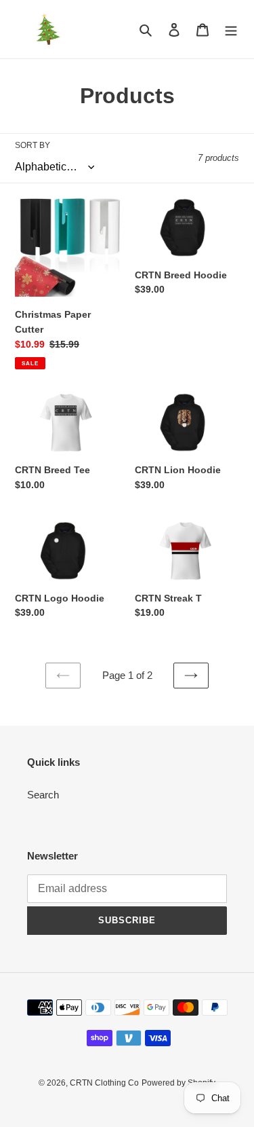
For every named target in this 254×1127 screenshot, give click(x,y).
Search (43, 794)
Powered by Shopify (178, 1083)
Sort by (32, 145)
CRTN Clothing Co (104, 1083)
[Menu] (231, 29)
